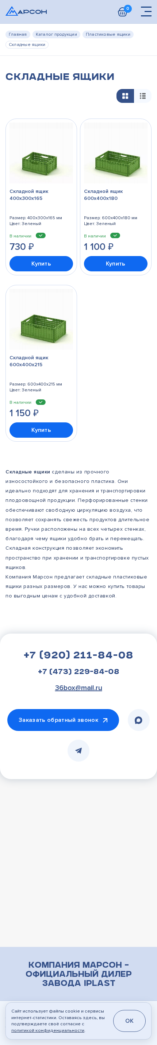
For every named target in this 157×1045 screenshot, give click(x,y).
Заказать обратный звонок (58, 720)
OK (129, 1021)
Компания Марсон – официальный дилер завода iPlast (79, 975)
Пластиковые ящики (108, 34)
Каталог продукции (56, 34)
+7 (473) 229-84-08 (78, 672)
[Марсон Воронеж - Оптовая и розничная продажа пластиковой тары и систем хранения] (26, 10)
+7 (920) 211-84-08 (78, 656)
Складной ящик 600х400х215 (28, 361)
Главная (18, 34)
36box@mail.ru (78, 688)
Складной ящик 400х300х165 (28, 194)
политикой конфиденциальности (47, 1030)
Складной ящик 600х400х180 (103, 194)
